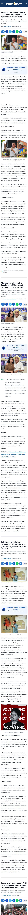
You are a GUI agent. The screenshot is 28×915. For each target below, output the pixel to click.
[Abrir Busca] (26, 3)
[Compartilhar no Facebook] (6, 31)
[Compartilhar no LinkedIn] (13, 31)
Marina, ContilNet (7, 895)
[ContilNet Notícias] (14, 3)
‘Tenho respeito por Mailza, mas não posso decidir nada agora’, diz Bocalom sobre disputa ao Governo (13, 454)
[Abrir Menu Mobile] (2, 3)
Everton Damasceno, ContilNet (9, 299)
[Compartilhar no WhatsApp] (17, 31)
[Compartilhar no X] (10, 31)
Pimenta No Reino (7, 26)
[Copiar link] (20, 31)
